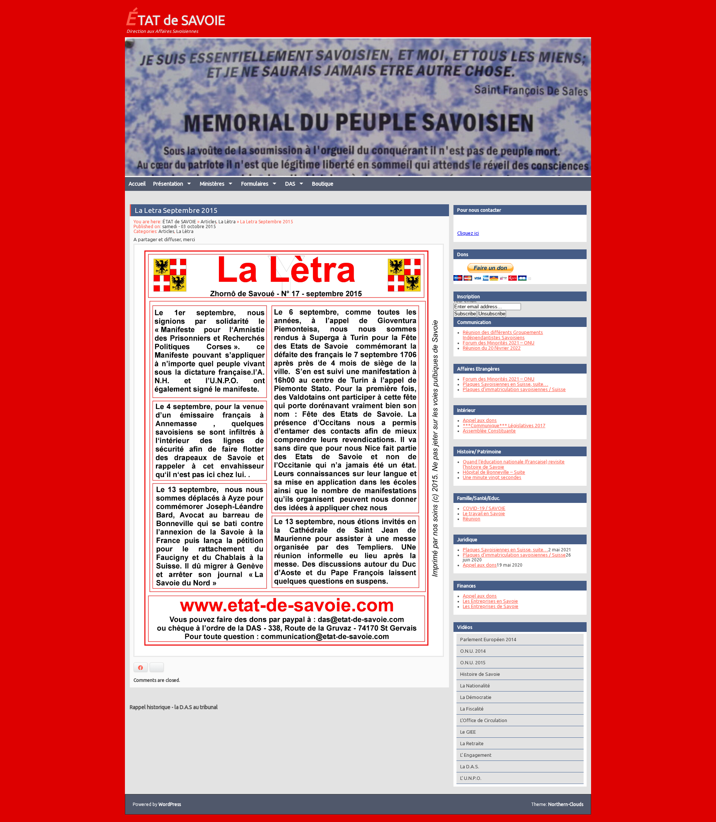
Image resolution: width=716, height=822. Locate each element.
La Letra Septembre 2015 (176, 210)
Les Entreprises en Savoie (490, 601)
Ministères (212, 184)
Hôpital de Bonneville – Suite (494, 472)
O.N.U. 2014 (473, 650)
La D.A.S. (469, 766)
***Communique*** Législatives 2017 (504, 425)
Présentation (168, 184)
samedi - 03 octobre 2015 (189, 226)
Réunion (471, 518)
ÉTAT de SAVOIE (175, 17)
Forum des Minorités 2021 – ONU (498, 342)
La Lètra (227, 221)
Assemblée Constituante (489, 430)
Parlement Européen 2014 (488, 639)
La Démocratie (476, 697)
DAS (290, 184)
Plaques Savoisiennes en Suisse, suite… (505, 384)
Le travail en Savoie (484, 513)
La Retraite (472, 743)
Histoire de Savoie (480, 674)
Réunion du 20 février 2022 (492, 347)
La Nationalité (475, 685)
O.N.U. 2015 (473, 662)
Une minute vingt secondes (492, 477)
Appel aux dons (480, 420)
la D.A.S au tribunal (196, 707)
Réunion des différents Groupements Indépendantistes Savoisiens (503, 335)
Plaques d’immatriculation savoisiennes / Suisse (514, 389)
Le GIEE (468, 731)
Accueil (137, 184)
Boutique (322, 184)
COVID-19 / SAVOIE (484, 508)
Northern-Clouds (565, 804)
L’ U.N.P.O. (470, 778)
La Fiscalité (472, 708)
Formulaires (254, 184)
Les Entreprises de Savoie (490, 606)
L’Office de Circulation (483, 720)
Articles (208, 221)
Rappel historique (150, 707)
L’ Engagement (476, 755)
